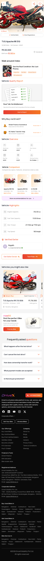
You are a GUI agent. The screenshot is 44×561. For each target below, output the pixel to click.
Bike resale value (7, 461)
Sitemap (26, 448)
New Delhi (32, 507)
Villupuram (12, 514)
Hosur (21, 509)
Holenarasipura (7, 527)
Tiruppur (27, 514)
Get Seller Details (10, 257)
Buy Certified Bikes (8, 434)
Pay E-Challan (6, 448)
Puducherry (37, 512)
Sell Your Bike (8, 421)
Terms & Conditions (30, 446)
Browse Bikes (22, 421)
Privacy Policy (28, 443)
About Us (26, 431)
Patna (39, 522)
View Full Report (22, 112)
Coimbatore (22, 507)
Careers (26, 440)
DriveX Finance (7, 456)
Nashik (4, 524)
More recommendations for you (20, 198)
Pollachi (28, 512)
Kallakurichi (29, 509)
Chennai (14, 507)
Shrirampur (12, 531)
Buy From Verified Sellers (10, 437)
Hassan (15, 509)
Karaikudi (38, 509)
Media (25, 437)
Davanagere (6, 509)
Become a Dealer (7, 443)
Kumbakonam (12, 512)
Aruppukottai (12, 524)
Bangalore (5, 507)
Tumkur (20, 514)
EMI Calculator (6, 459)
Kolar (4, 512)
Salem (4, 514)
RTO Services (6, 446)
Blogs (25, 434)
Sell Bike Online (7, 440)
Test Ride (31, 257)
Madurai (21, 512)
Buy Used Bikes (7, 431)
